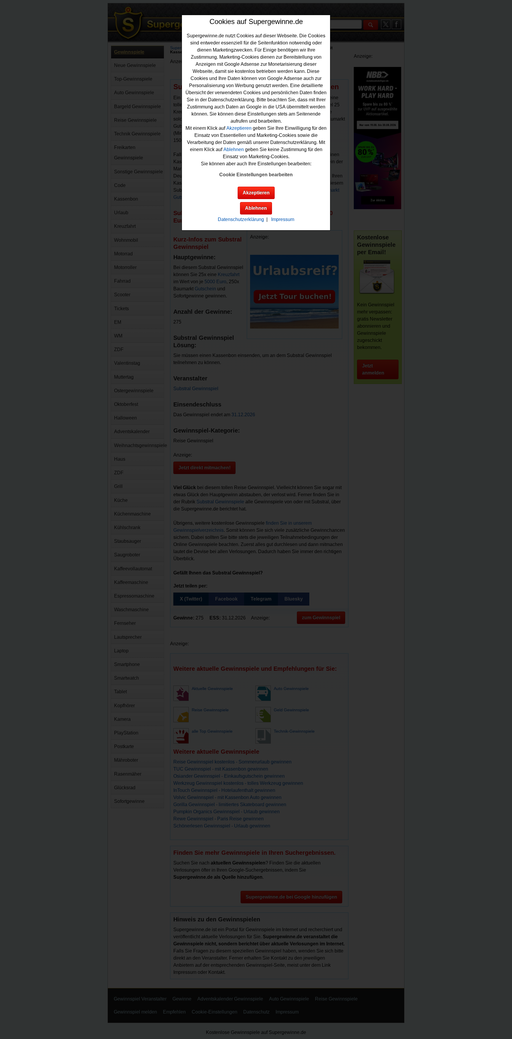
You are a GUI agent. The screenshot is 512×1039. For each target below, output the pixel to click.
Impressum (282, 219)
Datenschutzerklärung (241, 219)
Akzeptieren (239, 128)
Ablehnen (233, 149)
